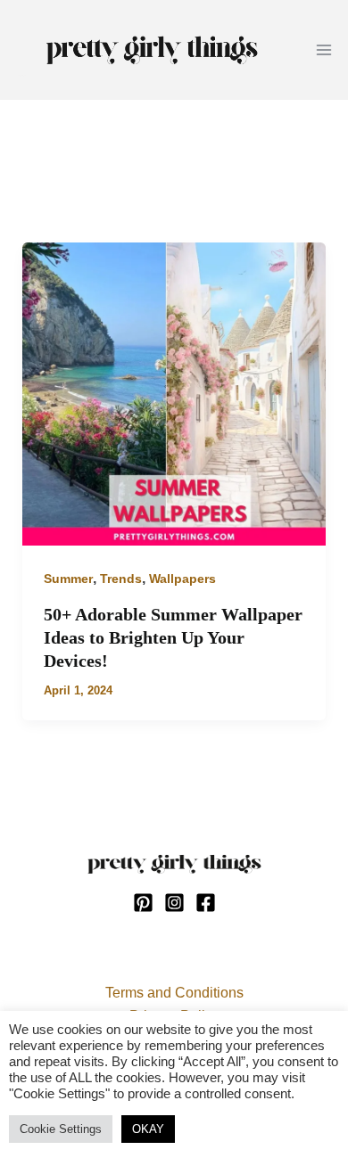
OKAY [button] (148, 1129)
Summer (68, 578)
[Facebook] (205, 902)
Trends (121, 578)
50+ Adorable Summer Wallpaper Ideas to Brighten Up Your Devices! (173, 637)
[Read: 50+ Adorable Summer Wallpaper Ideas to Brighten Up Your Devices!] (174, 392)
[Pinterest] (143, 902)
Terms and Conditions (174, 992)
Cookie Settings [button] (61, 1129)
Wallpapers (182, 578)
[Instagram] (174, 902)
